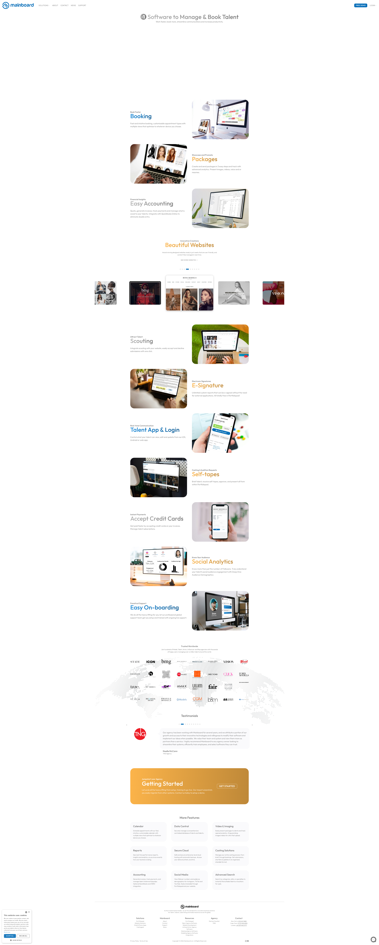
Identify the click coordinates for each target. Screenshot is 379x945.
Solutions (44, 5)
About (55, 5)
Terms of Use (144, 941)
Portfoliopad (140, 921)
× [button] (29, 912)
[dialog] (17, 926)
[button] (180, 269)
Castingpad (140, 927)
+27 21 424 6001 (242, 923)
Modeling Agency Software (189, 933)
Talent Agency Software (189, 923)
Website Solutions (140, 923)
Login (373, 5)
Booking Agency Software (189, 931)
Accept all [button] (10, 936)
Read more (7, 932)
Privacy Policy (134, 941)
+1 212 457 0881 (242, 921)
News (73, 5)
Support (82, 5)
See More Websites (189, 260)
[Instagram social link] (246, 941)
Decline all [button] (23, 936)
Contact (64, 5)
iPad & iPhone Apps (140, 925)
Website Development (189, 925)
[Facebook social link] (248, 941)
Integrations (189, 935)
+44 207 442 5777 (241, 925)
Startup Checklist (214, 921)
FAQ (214, 923)
